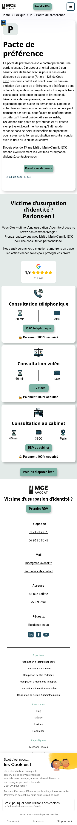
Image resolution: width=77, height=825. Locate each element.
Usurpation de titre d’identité (38, 675)
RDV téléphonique (38, 328)
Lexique (38, 724)
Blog (38, 711)
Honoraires (38, 731)
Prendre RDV (42, 6)
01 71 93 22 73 (38, 532)
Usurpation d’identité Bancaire (38, 661)
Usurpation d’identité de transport (38, 681)
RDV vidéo (39, 388)
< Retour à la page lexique (17, 176)
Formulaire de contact (38, 571)
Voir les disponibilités (38, 472)
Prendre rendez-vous (38, 168)
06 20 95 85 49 (38, 540)
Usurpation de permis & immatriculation (38, 695)
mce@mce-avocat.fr (38, 563)
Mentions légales (38, 747)
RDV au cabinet (38, 447)
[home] (9, 7)
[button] (71, 6)
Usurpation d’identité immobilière (38, 688)
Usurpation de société (38, 668)
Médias (39, 717)
